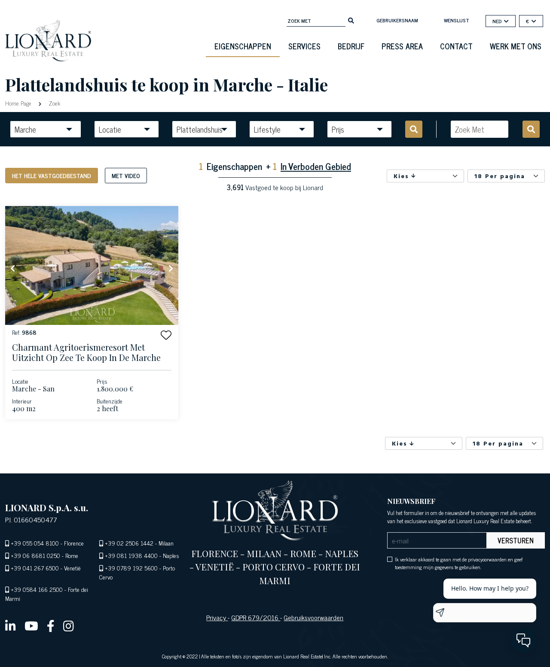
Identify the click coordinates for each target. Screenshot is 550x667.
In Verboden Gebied (316, 165)
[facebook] (51, 625)
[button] (166, 335)
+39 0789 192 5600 (131, 568)
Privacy (217, 617)
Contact (456, 45)
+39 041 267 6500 (35, 568)
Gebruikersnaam (397, 20)
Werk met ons (515, 45)
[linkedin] (10, 625)
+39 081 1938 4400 (131, 555)
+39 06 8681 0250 (35, 555)
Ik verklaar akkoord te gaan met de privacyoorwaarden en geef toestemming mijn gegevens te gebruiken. (458, 563)
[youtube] (31, 625)
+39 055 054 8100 (35, 543)
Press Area (402, 45)
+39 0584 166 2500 (36, 589)
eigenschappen (242, 45)
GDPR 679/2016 (255, 617)
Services (304, 45)
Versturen (516, 540)
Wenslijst (456, 20)
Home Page (19, 103)
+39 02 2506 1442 (129, 543)
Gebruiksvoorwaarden (313, 617)
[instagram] (68, 625)
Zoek (53, 103)
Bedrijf (351, 45)
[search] (351, 19)
